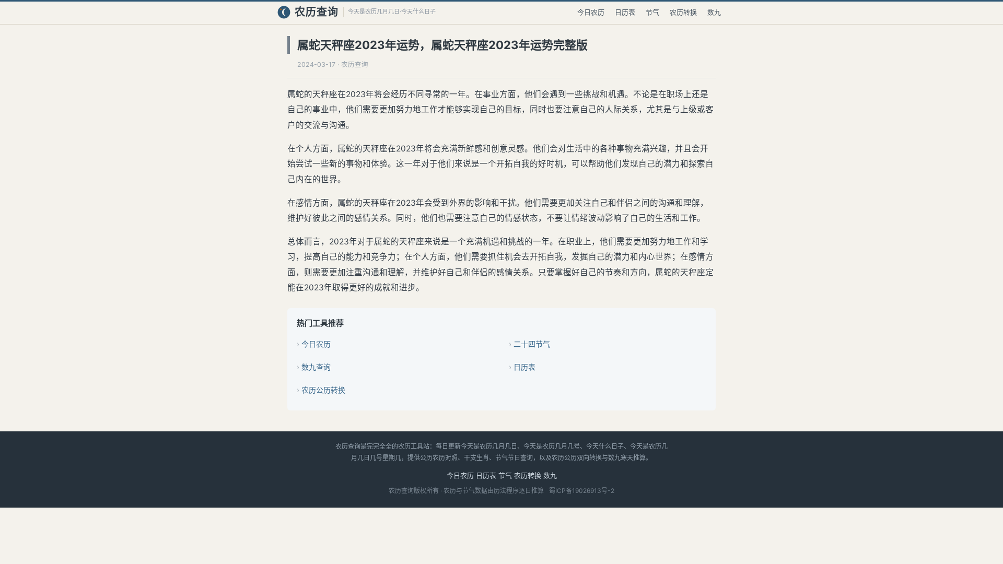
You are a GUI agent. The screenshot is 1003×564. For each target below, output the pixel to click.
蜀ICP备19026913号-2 (581, 491)
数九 (714, 12)
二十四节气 (532, 343)
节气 (652, 12)
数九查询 (316, 366)
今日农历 (590, 12)
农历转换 (683, 12)
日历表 (625, 12)
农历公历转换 (323, 389)
